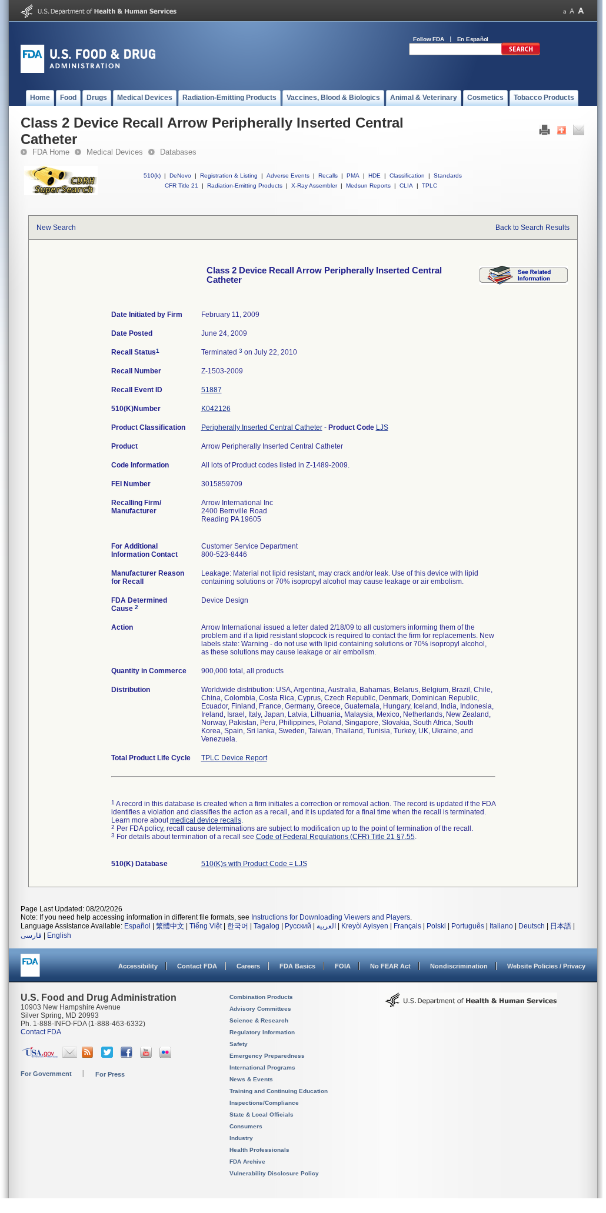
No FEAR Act (390, 966)
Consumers (245, 1126)
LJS (382, 427)
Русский (298, 926)
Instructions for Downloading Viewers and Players (330, 917)
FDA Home (50, 152)
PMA (353, 175)
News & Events (251, 1079)
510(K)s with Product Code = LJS (254, 864)
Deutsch (531, 926)
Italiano (501, 926)
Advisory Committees (260, 1008)
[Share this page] (561, 133)
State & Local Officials (261, 1114)
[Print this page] (544, 133)
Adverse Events (288, 175)
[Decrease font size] (564, 10)
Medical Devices (114, 152)
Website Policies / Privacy (546, 966)
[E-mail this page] (578, 133)
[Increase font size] (581, 10)
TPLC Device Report (234, 758)
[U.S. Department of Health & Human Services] (471, 1004)
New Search (56, 227)
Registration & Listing (229, 175)
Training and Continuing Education (278, 1091)
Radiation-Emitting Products (244, 185)
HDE (374, 175)
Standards (448, 175)
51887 (211, 390)
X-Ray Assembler (314, 185)
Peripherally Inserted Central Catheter (261, 427)
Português (467, 926)
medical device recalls (205, 820)
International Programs (262, 1067)
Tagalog (266, 926)
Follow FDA (428, 39)
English (59, 935)
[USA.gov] (40, 1055)
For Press (110, 1074)
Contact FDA (197, 966)
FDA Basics (297, 966)
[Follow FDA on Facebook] (128, 1055)
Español (137, 926)
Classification (407, 175)
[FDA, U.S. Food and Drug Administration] (88, 70)
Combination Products (261, 997)
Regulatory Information (262, 1032)
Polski (436, 926)
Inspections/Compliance (264, 1103)
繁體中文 (170, 926)
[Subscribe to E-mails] (69, 1055)
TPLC (429, 185)
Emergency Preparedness (267, 1055)
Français (407, 926)
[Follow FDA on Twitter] (108, 1055)
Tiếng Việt (205, 926)
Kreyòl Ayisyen (364, 926)
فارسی (31, 935)
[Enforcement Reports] (524, 282)
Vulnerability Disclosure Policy (274, 1173)
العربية (326, 926)
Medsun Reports (368, 185)
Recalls (328, 175)
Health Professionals (259, 1150)
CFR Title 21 (181, 185)
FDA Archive (247, 1161)
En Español (473, 39)
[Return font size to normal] (572, 10)
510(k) (152, 175)
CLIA (406, 185)
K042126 (216, 409)
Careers (248, 966)
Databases (178, 152)
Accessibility (138, 966)
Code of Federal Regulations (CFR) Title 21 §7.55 (335, 837)
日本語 (560, 926)
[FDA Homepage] (30, 970)
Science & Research (258, 1020)
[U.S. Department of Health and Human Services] (99, 15)
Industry (241, 1138)
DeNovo (180, 175)
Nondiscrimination (459, 966)
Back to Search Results (532, 227)
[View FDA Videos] (147, 1055)
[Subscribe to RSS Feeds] (89, 1055)
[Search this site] (520, 53)
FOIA (343, 966)
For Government (46, 1073)
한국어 (237, 926)
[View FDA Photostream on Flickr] (166, 1055)
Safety (238, 1044)
